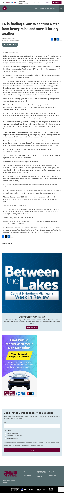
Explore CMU (52, 475)
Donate (57, 2)
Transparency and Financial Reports (41, 472)
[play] (4, 8)
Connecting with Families (14, 436)
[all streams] (61, 8)
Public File (39, 476)
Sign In (36, 2)
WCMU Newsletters (12, 438)
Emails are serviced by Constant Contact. (26, 445)
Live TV (46, 3)
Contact (26, 471)
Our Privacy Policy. (39, 445)
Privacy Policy (27, 475)
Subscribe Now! (32, 327)
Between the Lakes (12, 433)
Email (5, 422)
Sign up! (32, 450)
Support (51, 471)
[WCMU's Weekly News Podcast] (32, 283)
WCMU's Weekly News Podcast (32, 317)
